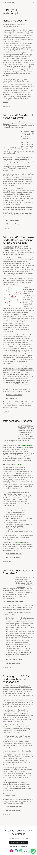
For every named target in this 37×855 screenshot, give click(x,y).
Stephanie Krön (13, 801)
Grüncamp (6, 124)
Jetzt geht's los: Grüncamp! (18, 421)
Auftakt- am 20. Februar (17, 736)
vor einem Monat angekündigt (24, 426)
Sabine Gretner (20, 195)
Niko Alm (19, 799)
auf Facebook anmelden (10, 596)
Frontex (15, 68)
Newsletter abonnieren (18, 842)
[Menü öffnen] (33, 3)
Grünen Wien (9, 247)
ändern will (6, 76)
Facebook (9, 620)
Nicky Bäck (25, 799)
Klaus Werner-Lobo (8, 3)
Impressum (23, 847)
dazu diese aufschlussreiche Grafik (18, 45)
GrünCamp (18, 583)
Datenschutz (13, 847)
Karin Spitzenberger (24, 801)
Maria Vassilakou (19, 470)
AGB (19, 847)
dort (22, 596)
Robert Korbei (22, 471)
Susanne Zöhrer (20, 803)
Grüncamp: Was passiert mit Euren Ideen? (18, 572)
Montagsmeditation (15, 838)
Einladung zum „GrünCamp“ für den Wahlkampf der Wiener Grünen (18, 679)
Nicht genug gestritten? (16, 20)
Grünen (5, 148)
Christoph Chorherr (9, 195)
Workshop (25, 838)
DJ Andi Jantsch (15, 488)
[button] (33, 851)
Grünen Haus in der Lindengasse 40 (22, 580)
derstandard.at (7, 269)
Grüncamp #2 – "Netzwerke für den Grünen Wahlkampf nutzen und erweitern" (18, 240)
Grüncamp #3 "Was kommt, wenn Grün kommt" (18, 116)
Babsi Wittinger (7, 803)
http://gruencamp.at (22, 537)
